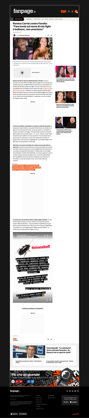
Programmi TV (29, 19)
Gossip (46, 19)
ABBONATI (63, 11)
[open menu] (12, 19)
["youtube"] (20, 381)
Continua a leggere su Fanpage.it (32, 308)
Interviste (51, 19)
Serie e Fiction (37, 19)
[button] (51, 35)
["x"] (24, 381)
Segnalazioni (39, 397)
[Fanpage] (15, 391)
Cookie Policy (39, 402)
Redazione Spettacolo (25, 35)
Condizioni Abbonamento (41, 404)
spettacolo (18, 19)
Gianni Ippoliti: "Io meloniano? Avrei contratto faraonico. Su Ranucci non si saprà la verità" (59, 350)
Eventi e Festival (59, 19)
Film (43, 19)
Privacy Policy (39, 399)
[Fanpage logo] (23, 11)
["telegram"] (32, 381)
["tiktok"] (13, 381)
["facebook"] (28, 381)
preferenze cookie (40, 408)
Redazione (38, 406)
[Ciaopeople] (75, 414)
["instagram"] (17, 381)
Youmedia (38, 395)
